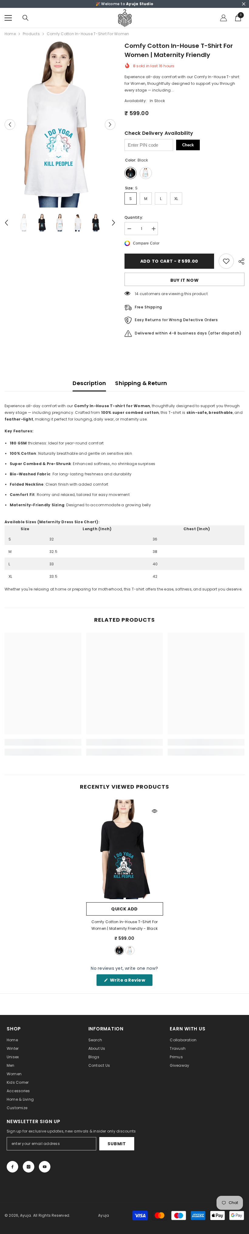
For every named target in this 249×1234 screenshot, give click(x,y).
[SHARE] (239, 261)
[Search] (25, 18)
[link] (43, 742)
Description (89, 383)
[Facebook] (12, 1166)
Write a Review (131, 981)
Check (188, 145)
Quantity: (133, 217)
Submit (116, 1144)
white (130, 950)
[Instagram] (28, 1166)
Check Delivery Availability (158, 133)
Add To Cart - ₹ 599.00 (169, 261)
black (119, 950)
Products (31, 33)
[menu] (8, 18)
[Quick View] (154, 811)
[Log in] (223, 18)
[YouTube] (44, 1166)
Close (243, 4)
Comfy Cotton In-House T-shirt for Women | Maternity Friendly (124, 925)
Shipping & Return (141, 383)
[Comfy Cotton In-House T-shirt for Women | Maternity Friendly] (124, 849)
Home (10, 33)
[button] (10, 124)
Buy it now (184, 280)
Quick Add (124, 909)
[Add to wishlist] (226, 261)
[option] (60, 125)
